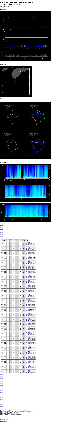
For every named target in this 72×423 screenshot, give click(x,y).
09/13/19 (1, 388)
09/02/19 (1, 236)
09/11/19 (1, 385)
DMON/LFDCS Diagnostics (4, 419)
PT (26, 243)
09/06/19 (1, 376)
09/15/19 (1, 392)
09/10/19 (1, 383)
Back (1, 98)
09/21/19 (1, 402)
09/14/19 (1, 390)
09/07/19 (1, 378)
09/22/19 (1, 404)
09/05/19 (1, 374)
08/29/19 (1, 229)
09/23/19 (1, 406)
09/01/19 (1, 234)
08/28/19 (1, 227)
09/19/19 (1, 399)
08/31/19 (1, 232)
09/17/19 (1, 395)
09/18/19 (1, 397)
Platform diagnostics (3, 421)
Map (29, 242)
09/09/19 (1, 381)
